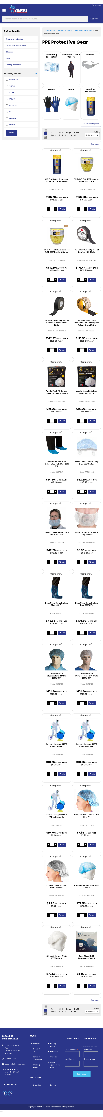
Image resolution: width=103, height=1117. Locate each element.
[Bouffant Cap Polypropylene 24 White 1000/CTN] (86, 659)
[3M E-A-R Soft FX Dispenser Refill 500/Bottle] (86, 165)
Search (94, 18)
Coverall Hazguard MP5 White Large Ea (56, 745)
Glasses (9, 52)
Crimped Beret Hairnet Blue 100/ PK (86, 816)
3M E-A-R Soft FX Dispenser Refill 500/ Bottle (86, 180)
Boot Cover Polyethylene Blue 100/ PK (56, 604)
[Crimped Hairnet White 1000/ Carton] (56, 942)
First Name (88, 1050)
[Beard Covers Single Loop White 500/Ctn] (56, 518)
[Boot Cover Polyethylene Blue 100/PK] (56, 589)
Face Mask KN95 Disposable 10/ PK (86, 957)
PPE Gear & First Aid (83, 30)
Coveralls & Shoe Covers (16, 45)
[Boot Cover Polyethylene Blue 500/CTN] (86, 589)
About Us (36, 1043)
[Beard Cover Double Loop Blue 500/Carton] (86, 447)
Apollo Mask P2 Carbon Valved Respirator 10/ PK (56, 392)
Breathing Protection (14, 39)
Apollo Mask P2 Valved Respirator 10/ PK (86, 392)
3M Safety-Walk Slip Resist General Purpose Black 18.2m (57, 322)
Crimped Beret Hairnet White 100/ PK (57, 886)
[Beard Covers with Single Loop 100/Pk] (86, 518)
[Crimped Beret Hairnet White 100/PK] (56, 871)
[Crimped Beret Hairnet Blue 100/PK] (86, 800)
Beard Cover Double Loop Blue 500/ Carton (87, 463)
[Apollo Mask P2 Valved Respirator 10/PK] (86, 377)
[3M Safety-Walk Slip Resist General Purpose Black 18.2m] (56, 306)
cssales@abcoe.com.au (15, 1064)
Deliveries (54, 1051)
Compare (55, 150)
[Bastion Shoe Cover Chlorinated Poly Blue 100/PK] (56, 447)
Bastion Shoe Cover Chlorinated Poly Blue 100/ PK (57, 464)
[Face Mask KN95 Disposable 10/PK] (86, 942)
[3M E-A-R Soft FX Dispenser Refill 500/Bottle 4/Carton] (56, 235)
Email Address (71, 1050)
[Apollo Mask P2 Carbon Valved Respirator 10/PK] (56, 377)
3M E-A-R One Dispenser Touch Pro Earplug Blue (56, 180)
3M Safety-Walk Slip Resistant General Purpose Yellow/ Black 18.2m (86, 322)
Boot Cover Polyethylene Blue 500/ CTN (86, 604)
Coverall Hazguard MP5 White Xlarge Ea (56, 816)
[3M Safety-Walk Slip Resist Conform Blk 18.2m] (86, 235)
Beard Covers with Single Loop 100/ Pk (86, 533)
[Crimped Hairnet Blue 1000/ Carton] (86, 871)
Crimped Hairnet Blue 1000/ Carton (86, 886)
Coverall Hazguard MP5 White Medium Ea (86, 745)
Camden (37, 1085)
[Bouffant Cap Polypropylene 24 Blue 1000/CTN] (56, 659)
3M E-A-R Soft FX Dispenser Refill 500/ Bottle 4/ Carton (56, 251)
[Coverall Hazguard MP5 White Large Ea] (56, 730)
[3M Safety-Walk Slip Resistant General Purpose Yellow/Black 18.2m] (86, 306)
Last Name (69, 1059)
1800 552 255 (10, 1058)
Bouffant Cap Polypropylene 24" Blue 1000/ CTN (56, 675)
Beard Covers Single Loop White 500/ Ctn (57, 533)
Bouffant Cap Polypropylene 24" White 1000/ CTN (86, 675)
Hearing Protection (13, 65)
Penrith (53, 1085)
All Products (50, 30)
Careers (53, 1057)
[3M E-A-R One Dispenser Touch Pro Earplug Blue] (56, 165)
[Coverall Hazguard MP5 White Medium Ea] (86, 730)
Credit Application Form (55, 1065)
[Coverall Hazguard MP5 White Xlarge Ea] (56, 800)
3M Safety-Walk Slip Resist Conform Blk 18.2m (87, 251)
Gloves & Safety (65, 30)
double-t (71, 1107)
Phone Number (89, 1059)
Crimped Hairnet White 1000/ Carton (56, 957)
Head (8, 58)
